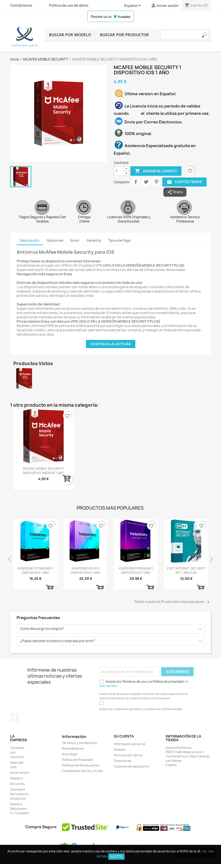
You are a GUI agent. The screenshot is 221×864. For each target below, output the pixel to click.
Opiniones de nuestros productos (19, 793)
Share (175, 192)
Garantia (94, 240)
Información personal (129, 744)
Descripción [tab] (29, 240)
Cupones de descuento (131, 766)
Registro (16, 778)
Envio (74, 240)
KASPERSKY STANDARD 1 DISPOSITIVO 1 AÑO (35, 570)
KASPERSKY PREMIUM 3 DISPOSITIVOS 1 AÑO (136, 570)
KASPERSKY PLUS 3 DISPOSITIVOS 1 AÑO (85, 570)
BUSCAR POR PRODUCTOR (124, 34)
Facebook (15, 717)
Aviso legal (69, 754)
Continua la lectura (110, 344)
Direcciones (122, 761)
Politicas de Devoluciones (80, 765)
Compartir (135, 181)
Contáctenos (21, 5)
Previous (10, 559)
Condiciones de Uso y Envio (82, 771)
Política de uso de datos (68, 5)
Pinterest (156, 181)
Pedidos (120, 749)
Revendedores (73, 748)
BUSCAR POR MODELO (70, 34)
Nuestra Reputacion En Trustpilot (19, 808)
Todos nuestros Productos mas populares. (172, 601)
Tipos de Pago (119, 240)
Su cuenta (124, 736)
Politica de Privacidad (77, 760)
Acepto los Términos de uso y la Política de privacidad (144, 683)
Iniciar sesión (19, 773)
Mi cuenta (17, 784)
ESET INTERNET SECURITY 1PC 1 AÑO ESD (186, 570)
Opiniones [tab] (55, 240)
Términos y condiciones (79, 743)
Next (211, 559)
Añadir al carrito (156, 170)
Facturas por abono (128, 755)
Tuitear (146, 181)
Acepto (116, 856)
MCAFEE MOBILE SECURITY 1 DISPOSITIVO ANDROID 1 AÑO (43, 471)
